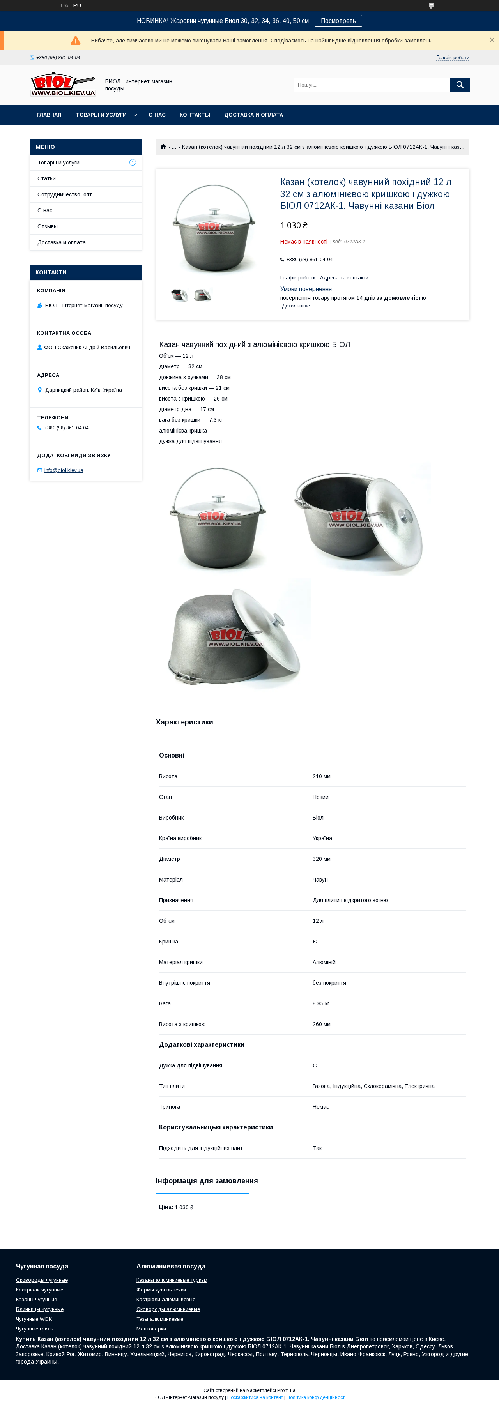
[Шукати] (460, 85)
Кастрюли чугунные (39, 1290)
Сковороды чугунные (42, 1280)
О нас (157, 115)
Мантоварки (151, 1329)
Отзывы (47, 226)
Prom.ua (286, 1390)
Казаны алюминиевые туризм (171, 1280)
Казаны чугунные (36, 1299)
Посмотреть (338, 21)
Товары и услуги (101, 115)
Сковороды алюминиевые (168, 1309)
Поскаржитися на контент (255, 1397)
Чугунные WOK (34, 1319)
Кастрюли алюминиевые (165, 1299)
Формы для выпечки (161, 1290)
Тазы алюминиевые (159, 1319)
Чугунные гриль (34, 1329)
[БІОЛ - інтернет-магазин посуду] (63, 95)
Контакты (195, 115)
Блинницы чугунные (40, 1309)
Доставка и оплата (253, 115)
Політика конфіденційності (316, 1397)
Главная (49, 115)
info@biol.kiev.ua (63, 470)
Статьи (46, 178)
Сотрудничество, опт (64, 194)
